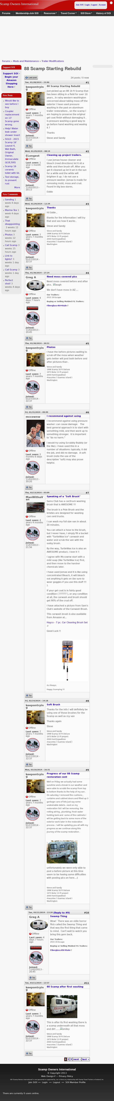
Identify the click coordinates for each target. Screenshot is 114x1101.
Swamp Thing (58, 916)
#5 (87, 343)
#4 (87, 273)
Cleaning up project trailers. (64, 155)
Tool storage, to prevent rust (12, 180)
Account (102, 5)
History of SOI (103, 13)
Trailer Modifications (53, 61)
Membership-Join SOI (27, 13)
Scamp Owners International (19, 4)
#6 (87, 412)
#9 (87, 770)
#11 (86, 983)
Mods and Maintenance (26, 61)
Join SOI (79, 5)
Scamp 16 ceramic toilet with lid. (12, 169)
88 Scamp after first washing (65, 986)
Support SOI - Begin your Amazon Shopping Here (11, 80)
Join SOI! (33, 1082)
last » (85, 1059)
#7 (87, 493)
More (17, 187)
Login (87, 5)
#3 (87, 204)
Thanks (51, 207)
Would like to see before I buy (12, 104)
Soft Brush (53, 704)
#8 (87, 701)
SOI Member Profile (75, 1082)
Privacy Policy (66, 1076)
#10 (86, 912)
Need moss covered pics (62, 276)
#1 (87, 82)
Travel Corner (67, 14)
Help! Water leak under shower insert (12, 131)
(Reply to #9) (61, 912)
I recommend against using (64, 416)
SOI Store (85, 14)
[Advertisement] (57, 37)
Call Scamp (11, 245)
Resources (48, 14)
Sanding (9, 199)
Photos (51, 347)
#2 (87, 151)
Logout (94, 5)
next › (77, 1059)
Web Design (48, 1076)
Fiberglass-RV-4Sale (57, 306)
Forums (6, 13)
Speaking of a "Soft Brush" (63, 496)
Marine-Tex (11, 210)
